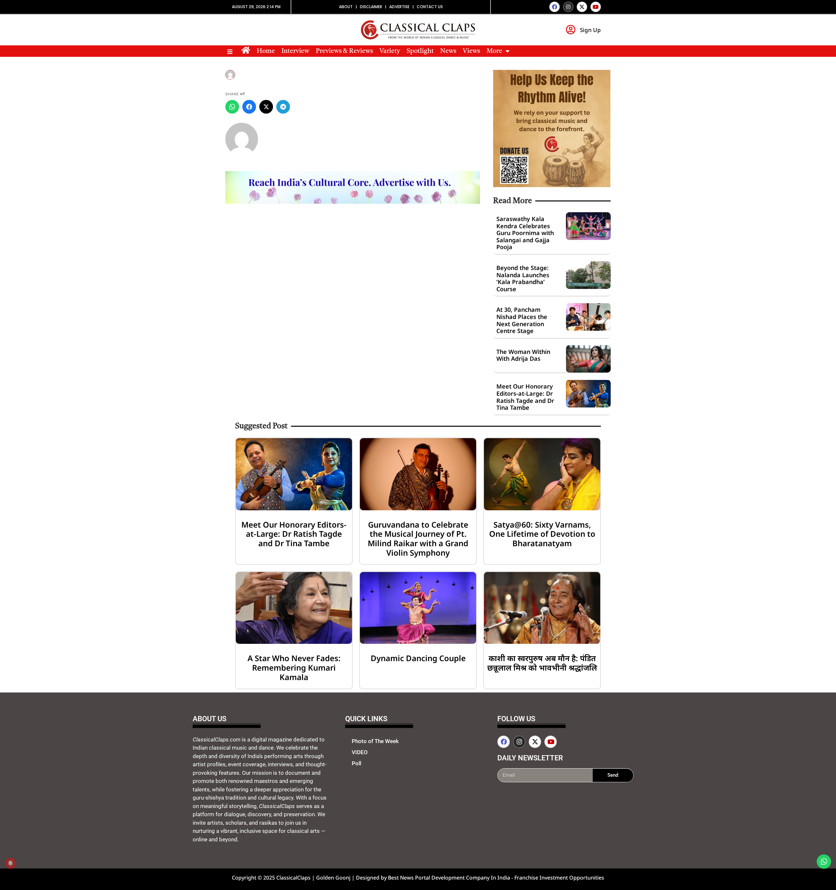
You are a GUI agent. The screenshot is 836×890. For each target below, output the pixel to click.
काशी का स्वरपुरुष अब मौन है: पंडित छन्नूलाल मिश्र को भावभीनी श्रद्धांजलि (542, 663)
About (346, 6)
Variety (389, 51)
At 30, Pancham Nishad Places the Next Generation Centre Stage (521, 320)
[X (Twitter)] (266, 107)
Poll (356, 763)
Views (471, 51)
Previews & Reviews (344, 51)
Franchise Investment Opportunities (559, 877)
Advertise (399, 6)
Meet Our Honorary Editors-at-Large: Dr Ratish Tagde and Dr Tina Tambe (525, 396)
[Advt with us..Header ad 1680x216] (352, 202)
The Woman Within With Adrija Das (523, 355)
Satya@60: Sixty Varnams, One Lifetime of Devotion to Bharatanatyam (542, 534)
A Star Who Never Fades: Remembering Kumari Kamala (294, 667)
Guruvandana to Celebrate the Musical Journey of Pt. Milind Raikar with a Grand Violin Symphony (418, 538)
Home (266, 51)
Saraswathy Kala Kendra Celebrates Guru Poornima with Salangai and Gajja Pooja (525, 233)
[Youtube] (595, 7)
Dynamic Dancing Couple (418, 658)
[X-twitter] (582, 7)
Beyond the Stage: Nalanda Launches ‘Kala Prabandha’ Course (522, 278)
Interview (295, 51)
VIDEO (360, 752)
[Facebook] (554, 7)
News (448, 51)
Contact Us (430, 6)
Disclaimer (371, 6)
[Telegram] (283, 107)
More (494, 51)
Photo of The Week (375, 741)
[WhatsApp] (232, 107)
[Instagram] (568, 7)
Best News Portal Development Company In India (449, 877)
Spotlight (420, 51)
